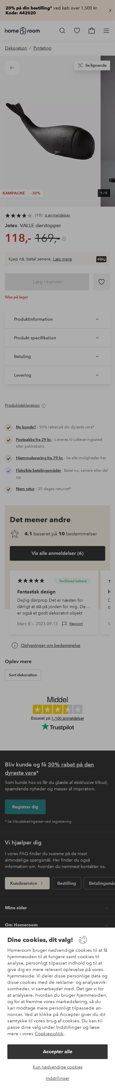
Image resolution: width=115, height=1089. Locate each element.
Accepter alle (57, 1051)
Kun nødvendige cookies (57, 1067)
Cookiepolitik (49, 1033)
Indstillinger (57, 1078)
